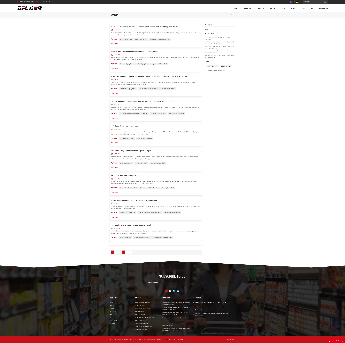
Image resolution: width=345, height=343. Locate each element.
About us (247, 8)
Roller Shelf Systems (140, 311)
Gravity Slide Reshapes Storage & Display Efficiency (217, 38)
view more (114, 44)
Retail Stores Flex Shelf (141, 330)
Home (236, 8)
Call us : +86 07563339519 (27, 1)
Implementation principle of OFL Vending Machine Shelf (134, 200)
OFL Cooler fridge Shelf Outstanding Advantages (131, 151)
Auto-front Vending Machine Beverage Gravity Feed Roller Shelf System (176, 324)
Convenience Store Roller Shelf (162, 237)
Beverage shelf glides (127, 138)
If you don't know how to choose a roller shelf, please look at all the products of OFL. (146, 27)
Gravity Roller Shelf (212, 67)
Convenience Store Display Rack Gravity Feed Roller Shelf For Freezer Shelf (176, 303)
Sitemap (229, 339)
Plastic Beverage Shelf (140, 320)
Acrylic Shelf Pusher (140, 305)
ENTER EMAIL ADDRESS (152, 282)
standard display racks (144, 138)
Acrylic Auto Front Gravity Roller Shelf (145, 317)
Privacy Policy (113, 320)
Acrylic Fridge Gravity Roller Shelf (143, 327)
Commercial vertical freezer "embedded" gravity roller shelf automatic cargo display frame (149, 76)
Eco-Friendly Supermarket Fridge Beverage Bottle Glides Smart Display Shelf (175, 319)
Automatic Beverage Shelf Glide (216, 70)
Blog (302, 8)
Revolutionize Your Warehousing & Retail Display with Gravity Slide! (220, 56)
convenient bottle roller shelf (149, 188)
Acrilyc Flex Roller (125, 237)
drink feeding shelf (126, 163)
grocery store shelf (168, 188)
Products (260, 8)
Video (283, 8)
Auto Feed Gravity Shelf (157, 163)
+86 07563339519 (210, 306)
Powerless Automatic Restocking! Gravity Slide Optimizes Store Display (219, 47)
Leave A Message (337, 341)
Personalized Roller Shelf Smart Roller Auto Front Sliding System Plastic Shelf (175, 314)
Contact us (323, 8)
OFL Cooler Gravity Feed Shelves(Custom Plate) (131, 225)
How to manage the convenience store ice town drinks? (134, 51)
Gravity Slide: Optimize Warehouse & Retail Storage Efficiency (218, 52)
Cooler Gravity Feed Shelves (142, 308)
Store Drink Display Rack (158, 114)
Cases (272, 8)
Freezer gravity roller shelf (128, 188)
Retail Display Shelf (142, 64)
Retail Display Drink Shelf (176, 114)
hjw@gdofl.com (203, 310)
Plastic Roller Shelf (226, 67)
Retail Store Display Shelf (127, 89)
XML (234, 339)
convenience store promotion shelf (150, 213)
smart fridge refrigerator (172, 213)
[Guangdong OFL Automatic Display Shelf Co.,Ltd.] (29, 8)
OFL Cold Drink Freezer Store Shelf (125, 175)
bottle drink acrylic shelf (127, 213)
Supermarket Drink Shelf (159, 64)
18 (126, 252)
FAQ (312, 8)
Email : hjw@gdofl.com (45, 1)
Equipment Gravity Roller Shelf (143, 302)
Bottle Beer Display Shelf (141, 237)
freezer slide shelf (141, 163)
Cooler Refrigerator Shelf (141, 324)
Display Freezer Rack (168, 89)
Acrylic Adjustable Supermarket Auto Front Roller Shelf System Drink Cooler (175, 308)
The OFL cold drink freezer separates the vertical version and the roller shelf (142, 101)
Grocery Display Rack (126, 64)
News (293, 8)
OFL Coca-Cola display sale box (124, 126)
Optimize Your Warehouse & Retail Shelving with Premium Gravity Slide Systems (220, 43)
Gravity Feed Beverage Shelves (148, 89)
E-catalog (112, 324)
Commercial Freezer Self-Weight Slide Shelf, (133, 114)
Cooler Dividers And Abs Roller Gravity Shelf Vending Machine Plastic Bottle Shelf (176, 329)
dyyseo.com (165, 339)
